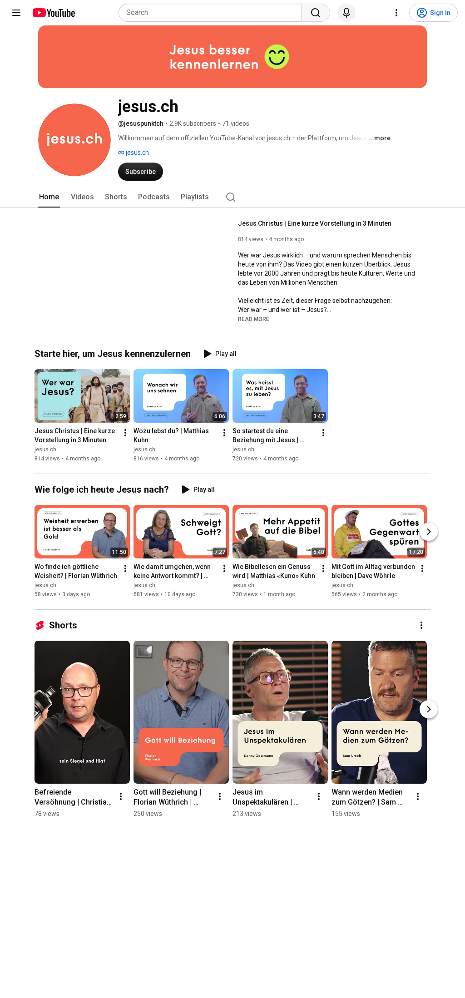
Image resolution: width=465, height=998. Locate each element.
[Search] (315, 13)
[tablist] (232, 197)
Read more (253, 319)
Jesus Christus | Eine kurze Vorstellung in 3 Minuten (314, 223)
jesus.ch (136, 152)
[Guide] (16, 12)
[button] (253, 318)
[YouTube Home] (53, 12)
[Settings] (396, 12)
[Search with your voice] (346, 13)
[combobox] (212, 12)
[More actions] (125, 433)
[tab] (49, 197)
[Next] (429, 532)
